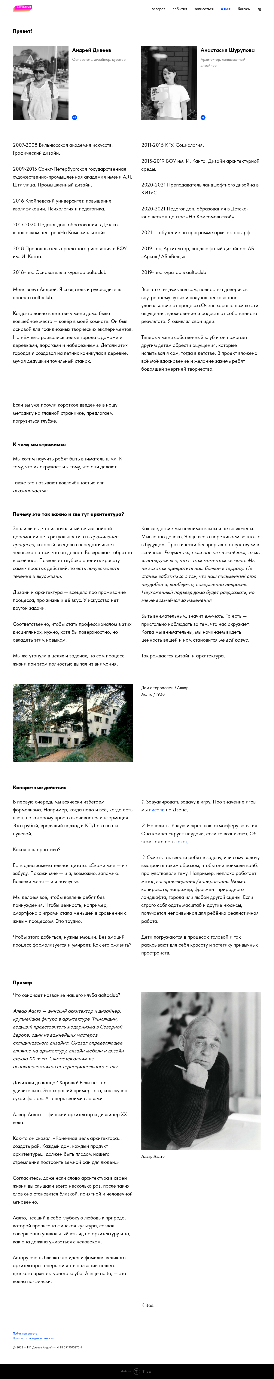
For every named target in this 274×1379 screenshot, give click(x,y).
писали (157, 809)
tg (259, 8)
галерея (158, 8)
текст (181, 841)
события (180, 8)
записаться (204, 8)
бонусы (244, 8)
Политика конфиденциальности (33, 1338)
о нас (226, 8)
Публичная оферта (25, 1333)
